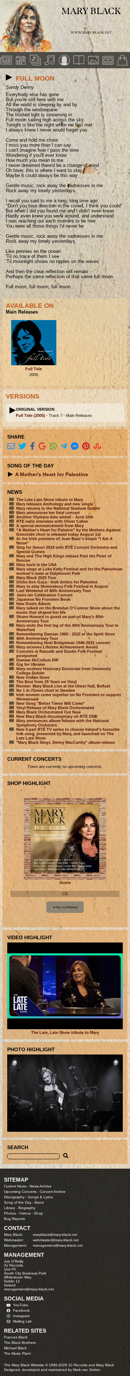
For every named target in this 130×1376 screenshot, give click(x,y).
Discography (14, 1197)
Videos (25, 1213)
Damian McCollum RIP (37, 660)
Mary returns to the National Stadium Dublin (58, 508)
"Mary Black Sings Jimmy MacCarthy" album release (65, 742)
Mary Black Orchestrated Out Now (48, 712)
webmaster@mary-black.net (56, 1240)
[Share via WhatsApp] (53, 446)
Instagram (21, 1316)
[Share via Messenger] (75, 446)
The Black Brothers (20, 1343)
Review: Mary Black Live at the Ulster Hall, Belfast (63, 686)
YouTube (20, 1305)
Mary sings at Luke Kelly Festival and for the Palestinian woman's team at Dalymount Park (69, 571)
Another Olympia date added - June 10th (55, 517)
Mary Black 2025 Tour (36, 577)
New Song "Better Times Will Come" (50, 703)
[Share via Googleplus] (42, 446)
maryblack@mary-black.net (55, 1235)
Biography (26, 1208)
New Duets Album (33, 603)
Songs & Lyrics (40, 1197)
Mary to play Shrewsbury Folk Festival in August (62, 586)
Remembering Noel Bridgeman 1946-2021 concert (63, 642)
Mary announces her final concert (48, 512)
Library (9, 1208)
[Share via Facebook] (32, 446)
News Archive (41, 1186)
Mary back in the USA (36, 564)
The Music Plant (17, 1353)
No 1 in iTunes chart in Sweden (45, 690)
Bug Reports (14, 1219)
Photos (10, 1213)
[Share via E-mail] (11, 446)
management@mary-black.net (58, 1245)
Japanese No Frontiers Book (43, 599)
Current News (15, 1186)
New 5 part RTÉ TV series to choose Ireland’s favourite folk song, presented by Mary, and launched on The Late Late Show (68, 733)
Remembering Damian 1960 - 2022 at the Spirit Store (65, 634)
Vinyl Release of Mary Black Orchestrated (55, 708)
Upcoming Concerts (20, 1192)
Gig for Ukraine (30, 664)
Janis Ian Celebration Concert (44, 595)
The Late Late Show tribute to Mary (49, 499)
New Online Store (32, 677)
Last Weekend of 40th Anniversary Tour (53, 590)
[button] (9, 77)
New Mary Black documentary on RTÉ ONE (57, 716)
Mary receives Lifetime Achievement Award (57, 647)
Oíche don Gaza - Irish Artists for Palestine (57, 582)
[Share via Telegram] (63, 446)
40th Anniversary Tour (37, 638)
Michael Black (15, 1348)
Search (17, 1147)
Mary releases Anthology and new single (54, 504)
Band (39, 1202)
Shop (38, 1213)
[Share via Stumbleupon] (97, 446)
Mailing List (22, 1321)
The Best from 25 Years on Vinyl (46, 682)
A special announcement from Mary (50, 525)
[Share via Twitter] (22, 446)
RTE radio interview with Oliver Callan (52, 521)
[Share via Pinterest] (86, 446)
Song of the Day (17, 1202)
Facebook (21, 1310)
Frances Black (15, 1337)
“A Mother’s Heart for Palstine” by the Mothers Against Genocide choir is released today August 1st (68, 532)
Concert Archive (53, 1192)
